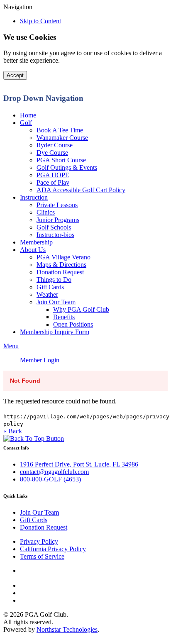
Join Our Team (39, 512)
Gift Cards (33, 519)
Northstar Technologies (67, 629)
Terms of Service (42, 556)
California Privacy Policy (53, 548)
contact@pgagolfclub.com (54, 471)
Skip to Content (40, 20)
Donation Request (43, 527)
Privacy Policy (39, 541)
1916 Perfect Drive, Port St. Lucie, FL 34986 (79, 464)
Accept (15, 75)
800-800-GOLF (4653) (50, 479)
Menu (11, 345)
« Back (12, 431)
